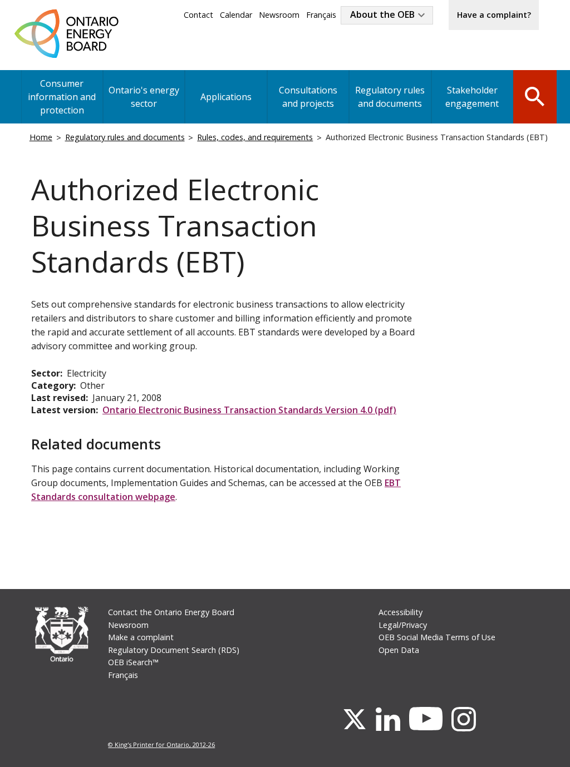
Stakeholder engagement (472, 97)
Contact (198, 14)
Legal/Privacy (403, 625)
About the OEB (382, 14)
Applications (226, 97)
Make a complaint (141, 637)
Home (41, 137)
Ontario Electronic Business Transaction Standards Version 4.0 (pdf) (249, 410)
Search (535, 96)
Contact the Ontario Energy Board (171, 612)
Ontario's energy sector (144, 97)
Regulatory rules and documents (390, 97)
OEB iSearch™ (133, 662)
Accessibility (400, 612)
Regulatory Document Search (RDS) (173, 650)
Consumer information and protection (62, 96)
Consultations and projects (308, 97)
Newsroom (279, 14)
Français (321, 14)
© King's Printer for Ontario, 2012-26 (161, 744)
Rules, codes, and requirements (255, 137)
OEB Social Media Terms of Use (437, 637)
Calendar (236, 14)
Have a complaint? (494, 14)
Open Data (399, 650)
